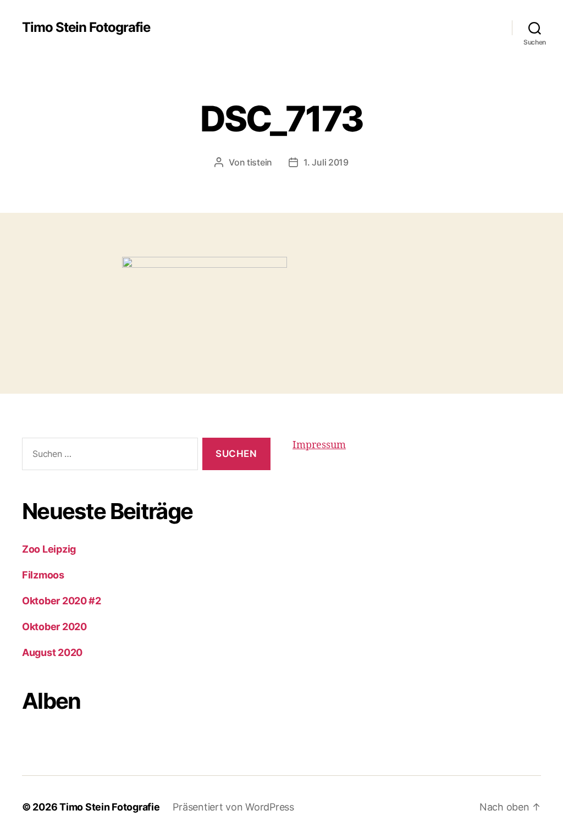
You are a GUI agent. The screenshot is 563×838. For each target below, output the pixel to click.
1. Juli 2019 (326, 162)
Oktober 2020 (54, 626)
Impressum (319, 445)
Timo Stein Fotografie (86, 27)
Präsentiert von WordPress (233, 807)
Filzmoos (43, 575)
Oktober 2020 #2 (61, 601)
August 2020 (52, 652)
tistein (259, 162)
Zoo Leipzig (49, 549)
